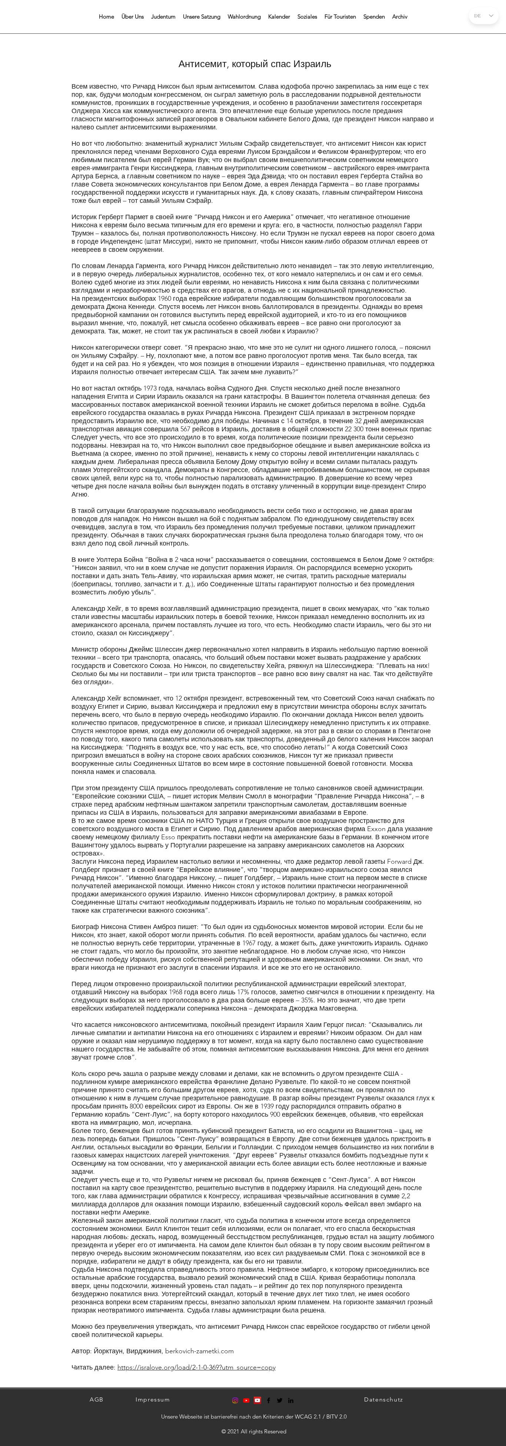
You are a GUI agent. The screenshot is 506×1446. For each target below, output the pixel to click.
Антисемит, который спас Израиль (255, 64)
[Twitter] (279, 1400)
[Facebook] (268, 1400)
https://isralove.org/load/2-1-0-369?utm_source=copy (196, 1367)
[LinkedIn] (290, 1400)
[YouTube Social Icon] (257, 1400)
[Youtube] (246, 1400)
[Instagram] (235, 1400)
